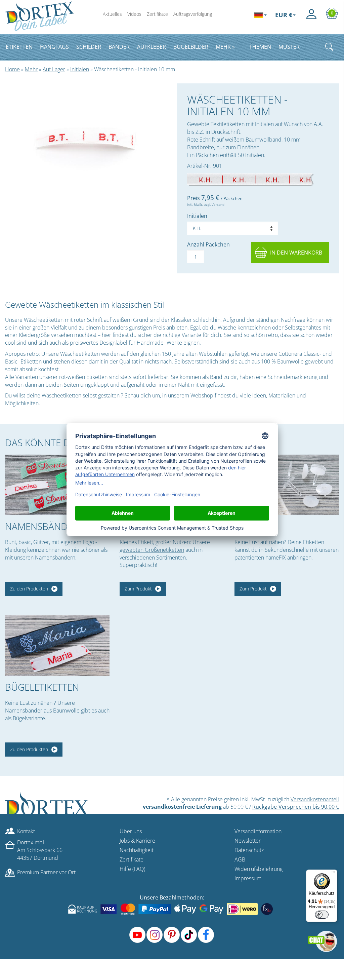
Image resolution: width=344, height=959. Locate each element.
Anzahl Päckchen (208, 244)
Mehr (31, 69)
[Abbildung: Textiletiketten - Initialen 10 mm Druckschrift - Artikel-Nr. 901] (86, 137)
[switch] (322, 915)
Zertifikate (157, 14)
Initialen (79, 69)
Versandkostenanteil (315, 799)
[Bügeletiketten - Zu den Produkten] (57, 645)
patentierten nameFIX (260, 557)
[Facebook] (206, 935)
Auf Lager (54, 69)
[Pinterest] (172, 935)
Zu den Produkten (29, 588)
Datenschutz (249, 850)
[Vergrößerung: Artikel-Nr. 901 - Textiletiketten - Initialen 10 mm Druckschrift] (250, 179)
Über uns (131, 831)
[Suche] (329, 46)
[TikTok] (189, 935)
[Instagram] (154, 935)
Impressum (247, 878)
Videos (134, 14)
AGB (239, 859)
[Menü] (333, 874)
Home (12, 69)
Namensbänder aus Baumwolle (42, 710)
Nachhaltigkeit (137, 850)
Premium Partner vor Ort (46, 872)
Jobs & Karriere (137, 840)
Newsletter (247, 840)
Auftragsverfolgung (192, 14)
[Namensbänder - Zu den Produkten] (57, 485)
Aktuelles (112, 14)
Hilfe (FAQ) (132, 869)
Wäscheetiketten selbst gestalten (81, 395)
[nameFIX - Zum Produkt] (286, 485)
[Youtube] (137, 935)
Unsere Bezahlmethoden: (172, 897)
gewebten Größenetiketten (152, 549)
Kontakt (26, 831)
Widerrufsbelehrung (258, 869)
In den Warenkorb (296, 252)
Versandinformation (258, 831)
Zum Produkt (138, 588)
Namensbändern (55, 557)
